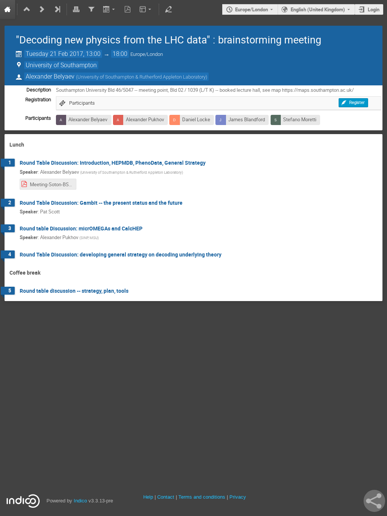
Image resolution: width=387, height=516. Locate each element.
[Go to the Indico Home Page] (7, 9)
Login (373, 9)
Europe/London (251, 9)
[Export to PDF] (127, 9)
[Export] (109, 9)
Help (148, 497)
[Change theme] (146, 9)
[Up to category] (26, 9)
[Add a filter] (91, 9)
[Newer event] (42, 9)
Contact (165, 497)
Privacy (237, 497)
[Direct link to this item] (29, 145)
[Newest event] (57, 9)
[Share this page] (374, 501)
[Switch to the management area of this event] (168, 9)
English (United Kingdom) (318, 9)
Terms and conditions (201, 497)
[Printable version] (76, 9)
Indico (80, 500)
